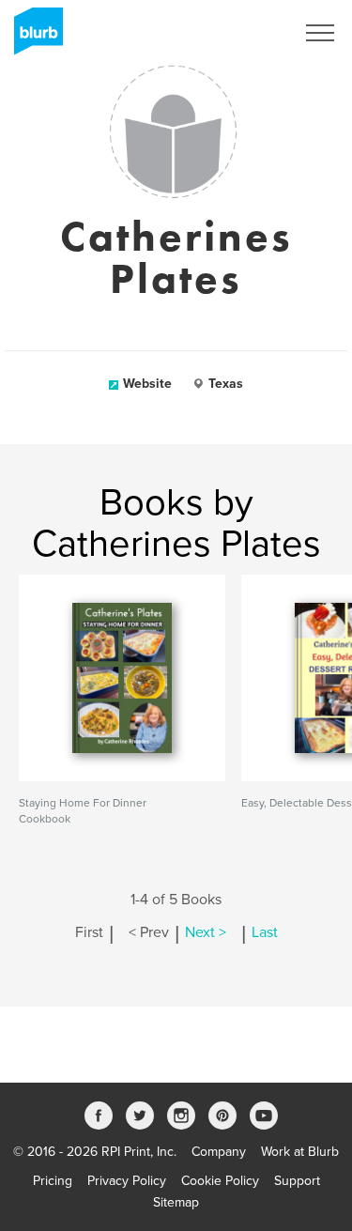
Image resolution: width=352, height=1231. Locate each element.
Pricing (52, 1181)
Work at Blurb (300, 1152)
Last (265, 932)
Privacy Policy (126, 1181)
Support (297, 1181)
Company (218, 1152)
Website (147, 384)
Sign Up (247, 32)
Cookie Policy (220, 1181)
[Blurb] (32, 37)
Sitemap (176, 1202)
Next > (205, 932)
